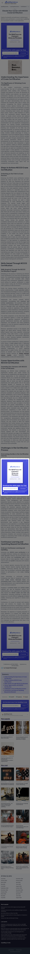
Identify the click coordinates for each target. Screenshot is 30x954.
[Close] (26, 460)
